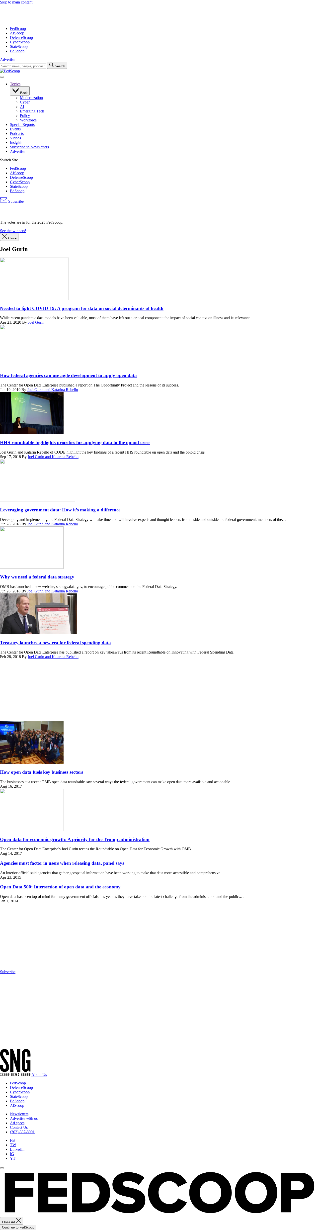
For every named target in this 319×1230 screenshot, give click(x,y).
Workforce (28, 120)
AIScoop (17, 33)
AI (22, 106)
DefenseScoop (21, 37)
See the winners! (13, 231)
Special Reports (22, 124)
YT (12, 1158)
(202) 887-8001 (22, 1132)
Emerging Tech (32, 111)
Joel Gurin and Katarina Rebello (52, 389)
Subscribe (15, 201)
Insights (16, 142)
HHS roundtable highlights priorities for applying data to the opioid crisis (75, 442)
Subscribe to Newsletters (29, 147)
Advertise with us (24, 1118)
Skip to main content (16, 2)
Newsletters (19, 1114)
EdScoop (17, 51)
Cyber (25, 102)
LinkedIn (17, 1149)
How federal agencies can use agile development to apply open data (68, 375)
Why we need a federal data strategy (37, 576)
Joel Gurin (36, 322)
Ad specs (17, 1123)
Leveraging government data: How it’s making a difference (60, 509)
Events (15, 129)
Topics (15, 84)
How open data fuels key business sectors (41, 772)
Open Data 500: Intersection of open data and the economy (60, 886)
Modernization (31, 97)
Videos (15, 138)
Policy (25, 115)
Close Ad (9, 1222)
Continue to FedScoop (18, 1227)
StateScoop (19, 46)
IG (12, 1154)
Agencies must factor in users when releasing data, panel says (62, 863)
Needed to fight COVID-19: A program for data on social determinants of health (81, 308)
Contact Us (19, 1127)
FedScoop (18, 28)
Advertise (7, 59)
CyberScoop (20, 42)
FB (12, 1140)
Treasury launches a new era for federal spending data (55, 642)
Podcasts (17, 133)
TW (13, 1145)
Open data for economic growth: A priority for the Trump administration (75, 839)
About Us (39, 1074)
